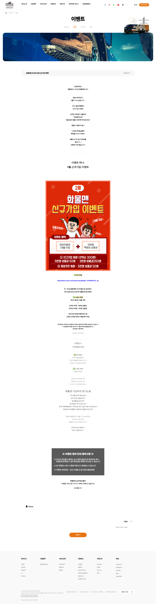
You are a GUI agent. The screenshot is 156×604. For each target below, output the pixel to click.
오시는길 (23, 576)
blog (117, 573)
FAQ (91, 27)
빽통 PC (61, 570)
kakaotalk (118, 576)
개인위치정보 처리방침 (110, 592)
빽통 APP (61, 567)
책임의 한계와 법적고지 (72, 592)
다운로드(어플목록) (82, 573)
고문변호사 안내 (82, 579)
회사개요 (23, 567)
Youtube (118, 570)
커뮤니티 (99, 559)
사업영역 (42, 559)
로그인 (135, 5)
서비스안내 (62, 559)
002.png (30, 506)
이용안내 (80, 559)
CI (21, 573)
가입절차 (80, 564)
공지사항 (66, 27)
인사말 (22, 564)
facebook (118, 564)
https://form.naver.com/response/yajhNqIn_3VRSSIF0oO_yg (78, 280)
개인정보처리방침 (84, 592)
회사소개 (23, 559)
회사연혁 (23, 570)
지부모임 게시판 (82, 570)
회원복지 (80, 567)
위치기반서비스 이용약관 (97, 592)
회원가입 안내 (144, 5)
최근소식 (83, 27)
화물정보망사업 (44, 564)
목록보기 (78, 535)
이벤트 (75, 27)
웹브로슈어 (80, 576)
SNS (117, 559)
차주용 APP (62, 564)
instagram (119, 567)
